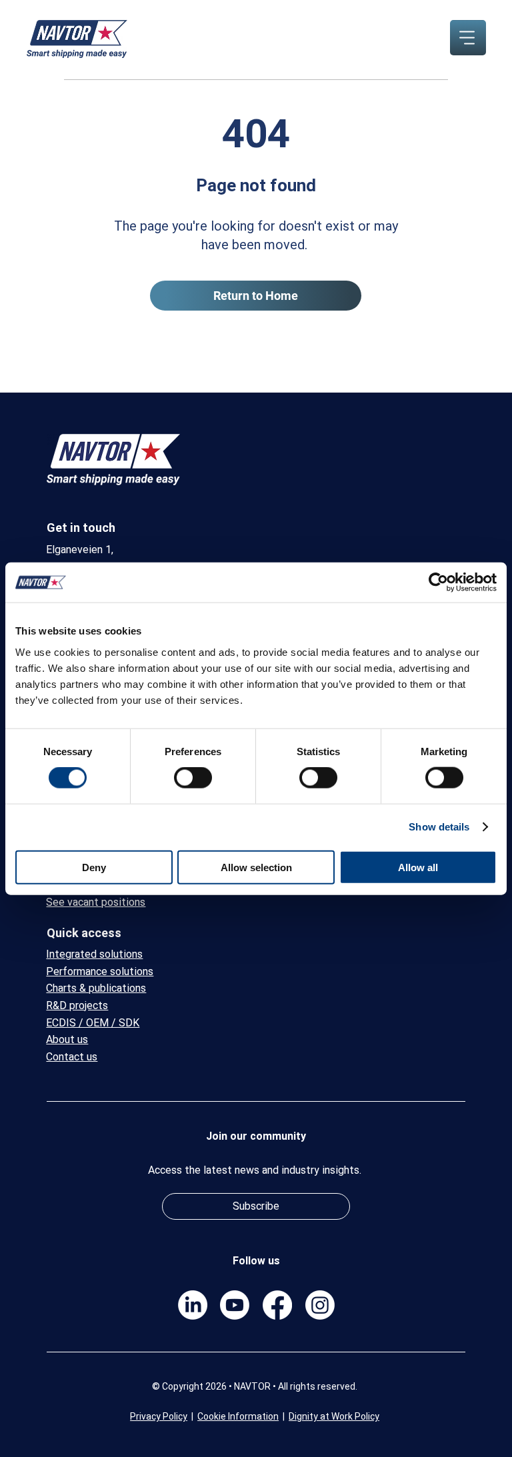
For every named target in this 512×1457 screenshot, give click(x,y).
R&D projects (77, 1005)
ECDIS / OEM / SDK (92, 1022)
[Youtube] (234, 1305)
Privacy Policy (158, 1416)
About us (67, 1039)
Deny (94, 866)
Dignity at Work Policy (334, 1416)
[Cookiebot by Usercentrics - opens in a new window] (438, 583)
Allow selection (256, 866)
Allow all (418, 866)
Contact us (71, 1056)
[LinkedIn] (192, 1305)
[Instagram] (320, 1305)
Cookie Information (238, 1416)
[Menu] (467, 37)
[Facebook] (277, 1305)
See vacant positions (95, 902)
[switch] (193, 777)
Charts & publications (96, 988)
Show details (439, 826)
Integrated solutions (94, 954)
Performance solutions (99, 971)
